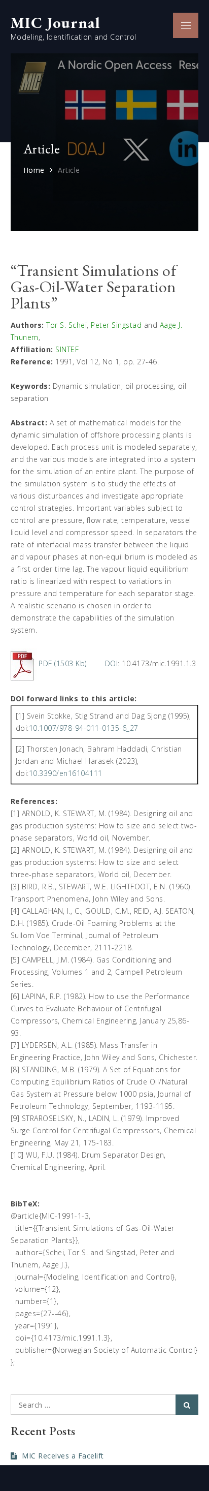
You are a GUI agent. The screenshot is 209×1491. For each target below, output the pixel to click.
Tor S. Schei (66, 325)
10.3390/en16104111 (65, 773)
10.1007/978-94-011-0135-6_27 (83, 728)
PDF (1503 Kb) (63, 663)
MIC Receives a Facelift (63, 1456)
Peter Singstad (116, 325)
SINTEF (67, 349)
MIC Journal (55, 22)
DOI (111, 663)
